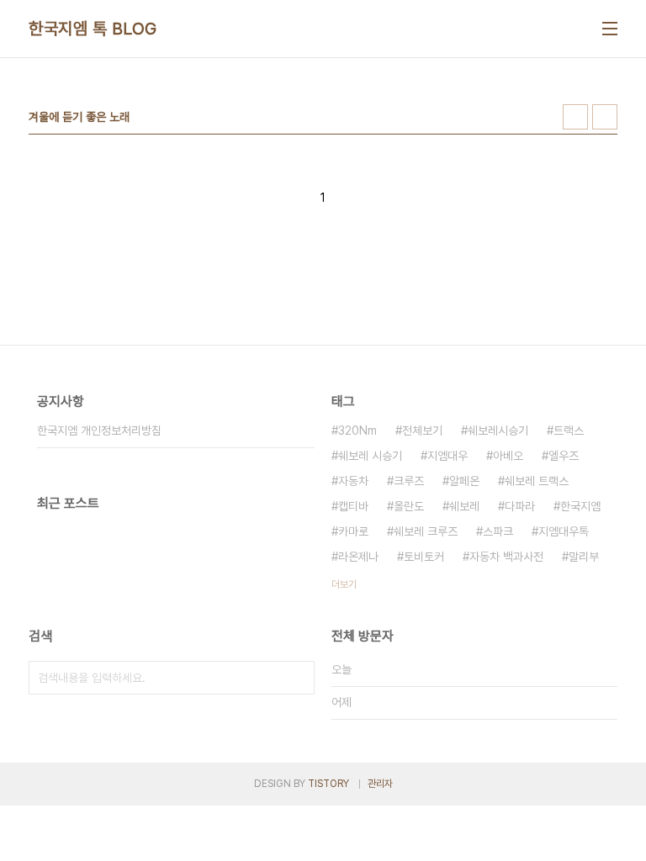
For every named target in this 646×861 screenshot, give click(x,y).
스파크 (498, 531)
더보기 (344, 584)
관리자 (380, 784)
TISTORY (328, 784)
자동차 (353, 481)
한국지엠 (580, 506)
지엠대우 (447, 455)
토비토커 (424, 556)
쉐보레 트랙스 (537, 481)
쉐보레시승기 (498, 430)
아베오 (508, 455)
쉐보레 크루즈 (426, 531)
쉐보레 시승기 (370, 455)
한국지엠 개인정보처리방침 (99, 430)
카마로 (353, 531)
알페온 (464, 481)
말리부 (584, 556)
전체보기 (422, 430)
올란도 (409, 506)
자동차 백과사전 (506, 556)
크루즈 (409, 481)
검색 (298, 678)
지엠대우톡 (563, 531)
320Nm (357, 430)
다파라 (520, 506)
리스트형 (604, 116)
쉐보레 (464, 506)
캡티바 (353, 506)
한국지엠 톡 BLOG (93, 28)
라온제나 (358, 556)
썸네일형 (575, 116)
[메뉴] (610, 28)
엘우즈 (563, 455)
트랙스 (568, 430)
